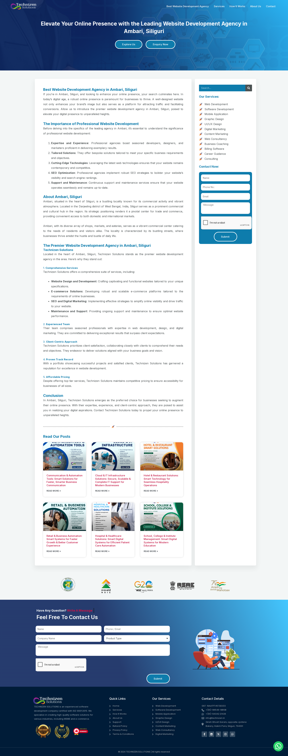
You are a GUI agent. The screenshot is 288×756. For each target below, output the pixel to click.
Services (219, 6)
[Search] (248, 88)
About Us (255, 6)
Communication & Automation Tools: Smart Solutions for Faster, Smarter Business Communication (64, 480)
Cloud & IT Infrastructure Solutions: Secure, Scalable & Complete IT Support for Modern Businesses (113, 480)
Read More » (53, 491)
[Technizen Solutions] (23, 6)
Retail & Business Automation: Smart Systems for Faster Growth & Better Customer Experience (64, 540)
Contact (271, 6)
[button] (278, 746)
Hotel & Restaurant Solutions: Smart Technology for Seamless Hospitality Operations (161, 480)
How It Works (237, 6)
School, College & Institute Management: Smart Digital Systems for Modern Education (160, 540)
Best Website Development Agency (187, 6)
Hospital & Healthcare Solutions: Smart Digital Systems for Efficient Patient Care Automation (112, 540)
